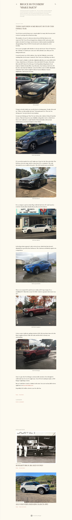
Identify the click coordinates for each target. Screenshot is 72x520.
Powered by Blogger (37, 515)
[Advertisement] (36, 416)
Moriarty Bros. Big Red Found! (29, 465)
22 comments (22, 468)
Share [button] (17, 394)
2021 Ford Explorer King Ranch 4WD (32, 504)
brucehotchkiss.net (28, 385)
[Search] (55, 4)
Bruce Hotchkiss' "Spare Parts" (32, 6)
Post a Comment (20, 401)
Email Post (21, 394)
